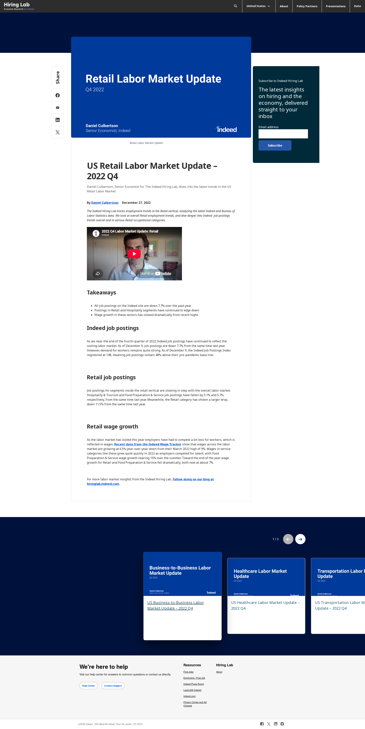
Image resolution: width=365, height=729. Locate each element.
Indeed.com (189, 696)
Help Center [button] (88, 685)
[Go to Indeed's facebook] (262, 724)
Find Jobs (188, 671)
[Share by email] (57, 107)
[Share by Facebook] (57, 95)
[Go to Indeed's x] (269, 724)
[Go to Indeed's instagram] (282, 724)
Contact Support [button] (113, 685)
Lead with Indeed (192, 690)
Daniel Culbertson (104, 203)
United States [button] (256, 6)
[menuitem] (45, 6)
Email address (269, 127)
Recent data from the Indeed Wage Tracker (147, 444)
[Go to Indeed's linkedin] (275, 724)
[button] (300, 539)
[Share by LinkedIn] (57, 119)
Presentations (336, 6)
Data (357, 6)
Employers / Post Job (194, 677)
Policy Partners (307, 6)
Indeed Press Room (193, 683)
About (284, 6)
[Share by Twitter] (57, 132)
